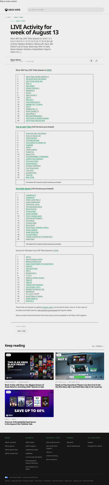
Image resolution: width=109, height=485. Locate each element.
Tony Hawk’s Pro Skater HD (36, 143)
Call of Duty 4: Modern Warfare (37, 118)
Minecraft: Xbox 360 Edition (36, 79)
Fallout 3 (29, 266)
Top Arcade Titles (23, 127)
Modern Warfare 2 (32, 88)
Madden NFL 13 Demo (34, 104)
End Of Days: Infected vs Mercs (37, 227)
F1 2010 (30, 294)
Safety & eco (68, 481)
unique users (47, 307)
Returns (49, 452)
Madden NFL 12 (32, 109)
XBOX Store (22, 331)
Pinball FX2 (30, 152)
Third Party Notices (57, 481)
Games (90, 442)
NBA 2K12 (29, 100)
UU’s (56, 250)
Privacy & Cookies (28, 481)
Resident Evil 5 (31, 273)
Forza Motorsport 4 (33, 102)
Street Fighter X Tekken (34, 296)
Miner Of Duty (31, 209)
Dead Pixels (30, 239)
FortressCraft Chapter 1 (34, 218)
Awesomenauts (31, 163)
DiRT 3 (28, 271)
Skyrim (28, 93)
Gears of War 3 (31, 95)
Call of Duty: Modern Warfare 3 (37, 76)
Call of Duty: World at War (35, 120)
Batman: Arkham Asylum (35, 278)
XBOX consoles (10, 442)
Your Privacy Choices (15, 477)
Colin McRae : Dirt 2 (33, 287)
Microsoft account (53, 442)
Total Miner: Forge (32, 204)
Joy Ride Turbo (31, 173)
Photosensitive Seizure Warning (32, 462)
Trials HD (29, 175)
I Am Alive (29, 170)
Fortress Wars (31, 211)
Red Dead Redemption (34, 116)
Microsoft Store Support (52, 447)
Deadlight (29, 145)
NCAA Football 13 (32, 111)
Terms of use (38, 481)
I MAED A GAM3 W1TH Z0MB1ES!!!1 (39, 237)
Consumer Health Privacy (30, 477)
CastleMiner (30, 197)
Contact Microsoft (16, 481)
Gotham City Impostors (34, 159)
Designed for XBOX (95, 446)
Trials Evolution (31, 138)
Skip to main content (8, 1)
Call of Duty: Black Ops (34, 81)
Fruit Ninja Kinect (32, 168)
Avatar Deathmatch (33, 202)
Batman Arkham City (33, 261)
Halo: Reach (30, 86)
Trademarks (47, 481)
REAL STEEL (30, 177)
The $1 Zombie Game (34, 216)
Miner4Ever (30, 220)
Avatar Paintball (31, 214)
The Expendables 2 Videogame (37, 156)
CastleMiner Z (31, 195)
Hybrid (28, 147)
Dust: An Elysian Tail (33, 136)
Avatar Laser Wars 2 (33, 200)
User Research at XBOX (32, 468)
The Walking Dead (32, 140)
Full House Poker (32, 161)
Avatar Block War (32, 232)
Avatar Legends (31, 230)
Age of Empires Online (34, 259)
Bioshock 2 (30, 301)
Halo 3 (28, 106)
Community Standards (34, 457)
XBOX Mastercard (73, 446)
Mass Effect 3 (31, 113)
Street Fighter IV (32, 298)
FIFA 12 (29, 83)
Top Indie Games (23, 188)
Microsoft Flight (31, 268)
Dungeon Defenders (33, 166)
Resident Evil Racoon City (35, 289)
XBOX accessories (11, 453)
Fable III (29, 280)
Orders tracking (52, 456)
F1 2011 (29, 275)
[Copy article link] (96, 61)
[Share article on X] (91, 61)
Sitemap (7, 481)
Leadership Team (32, 450)
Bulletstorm (30, 291)
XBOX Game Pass (11, 450)
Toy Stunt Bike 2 (32, 234)
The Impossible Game (34, 207)
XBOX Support (31, 446)
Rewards (70, 442)
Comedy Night (31, 223)
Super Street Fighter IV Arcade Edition (39, 264)
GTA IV (28, 97)
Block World (30, 225)
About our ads (77, 481)
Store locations (51, 459)
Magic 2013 (30, 154)
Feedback (29, 453)
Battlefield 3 (30, 90)
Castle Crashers (31, 149)
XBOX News (30, 442)
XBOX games (9, 446)
